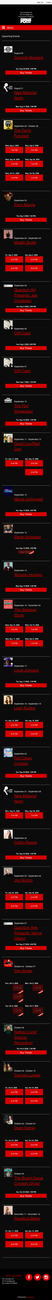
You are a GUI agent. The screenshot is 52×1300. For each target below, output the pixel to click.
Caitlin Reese (25, 842)
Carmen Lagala (27, 1075)
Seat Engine (30, 1297)
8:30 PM (14, 268)
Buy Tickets (26, 72)
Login (48, 2)
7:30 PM (14, 150)
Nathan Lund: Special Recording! (25, 1037)
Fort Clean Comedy (23, 760)
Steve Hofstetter (27, 536)
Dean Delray (24, 1127)
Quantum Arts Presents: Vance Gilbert (28, 933)
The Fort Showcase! (23, 408)
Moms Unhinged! (28, 499)
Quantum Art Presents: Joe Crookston (25, 295)
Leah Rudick (24, 708)
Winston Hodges (28, 574)
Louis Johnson (26, 670)
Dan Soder (23, 970)
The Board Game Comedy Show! (28, 1180)
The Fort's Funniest (22, 132)
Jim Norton (23, 880)
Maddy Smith (25, 242)
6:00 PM (14, 259)
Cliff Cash (22, 332)
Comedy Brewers (28, 57)
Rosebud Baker (27, 1218)
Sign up (40, 2)
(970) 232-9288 (13, 1275)
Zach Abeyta (24, 204)
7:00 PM (14, 815)
